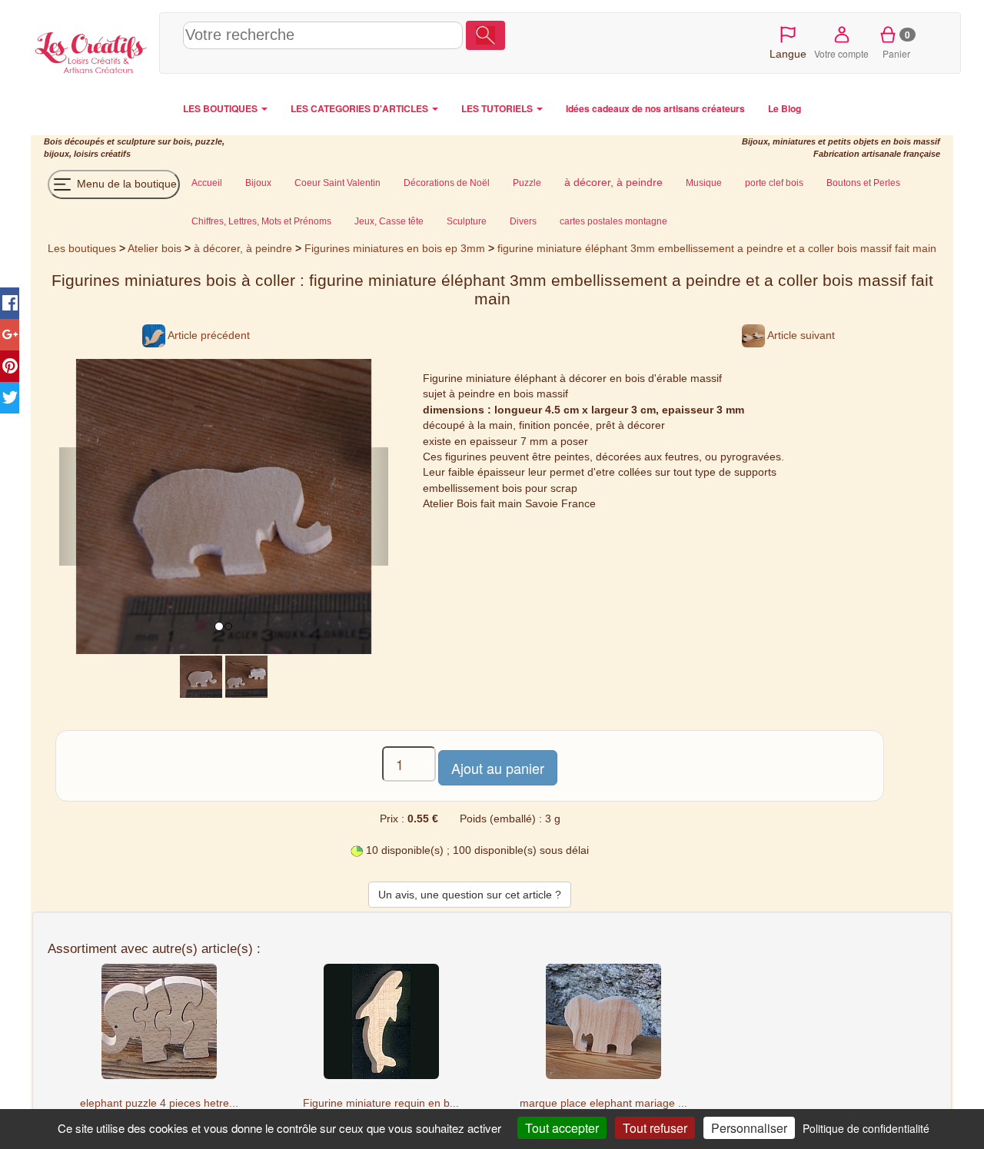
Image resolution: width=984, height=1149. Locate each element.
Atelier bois (154, 248)
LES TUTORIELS (498, 108)
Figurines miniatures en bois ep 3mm (394, 248)
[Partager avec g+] (9, 334)
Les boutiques (82, 248)
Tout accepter (562, 1128)
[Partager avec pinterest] (9, 366)
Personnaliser (749, 1128)
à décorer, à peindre (243, 248)
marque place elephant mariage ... (603, 1103)
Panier (897, 44)
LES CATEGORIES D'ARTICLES (360, 108)
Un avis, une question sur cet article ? (469, 894)
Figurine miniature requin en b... (381, 1103)
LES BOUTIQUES (221, 108)
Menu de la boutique (125, 184)
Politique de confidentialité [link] (866, 1128)
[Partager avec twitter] (9, 397)
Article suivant (800, 335)
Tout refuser (655, 1128)
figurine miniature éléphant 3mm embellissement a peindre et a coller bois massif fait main (716, 248)
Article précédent (207, 335)
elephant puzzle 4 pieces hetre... (159, 1103)
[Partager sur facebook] (9, 303)
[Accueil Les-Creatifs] (91, 50)
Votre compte (841, 53)
